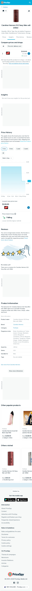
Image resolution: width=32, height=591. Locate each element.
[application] (16, 179)
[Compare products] (29, 11)
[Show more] (2, 53)
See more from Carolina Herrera (10, 364)
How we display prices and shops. (19, 63)
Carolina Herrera (18, 324)
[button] (4, 11)
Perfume (5, 7)
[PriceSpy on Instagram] (18, 582)
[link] (10, 424)
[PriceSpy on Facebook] (14, 582)
